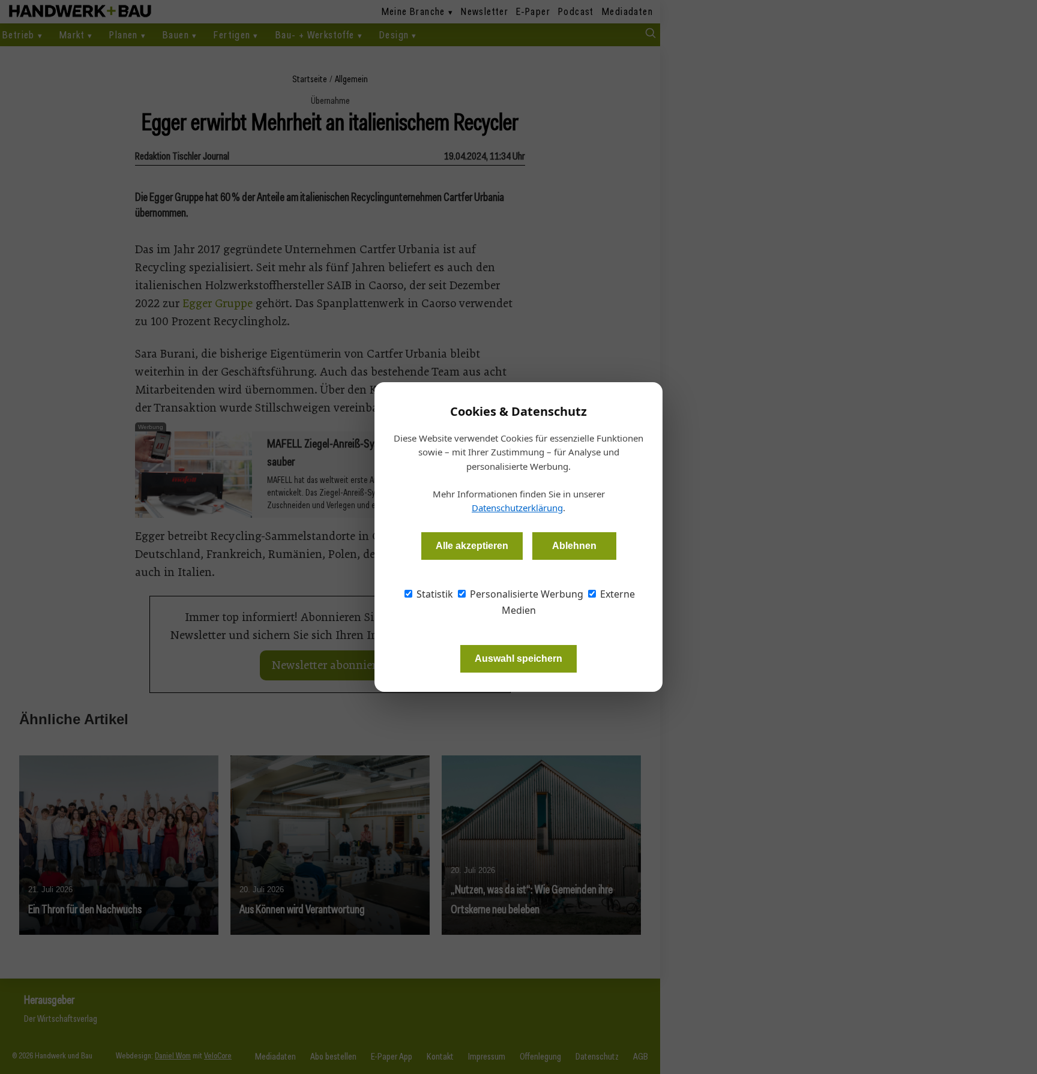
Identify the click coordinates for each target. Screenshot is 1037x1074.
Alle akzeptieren (472, 546)
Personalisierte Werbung (525, 594)
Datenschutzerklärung (517, 508)
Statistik (433, 594)
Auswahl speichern (518, 658)
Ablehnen (574, 546)
